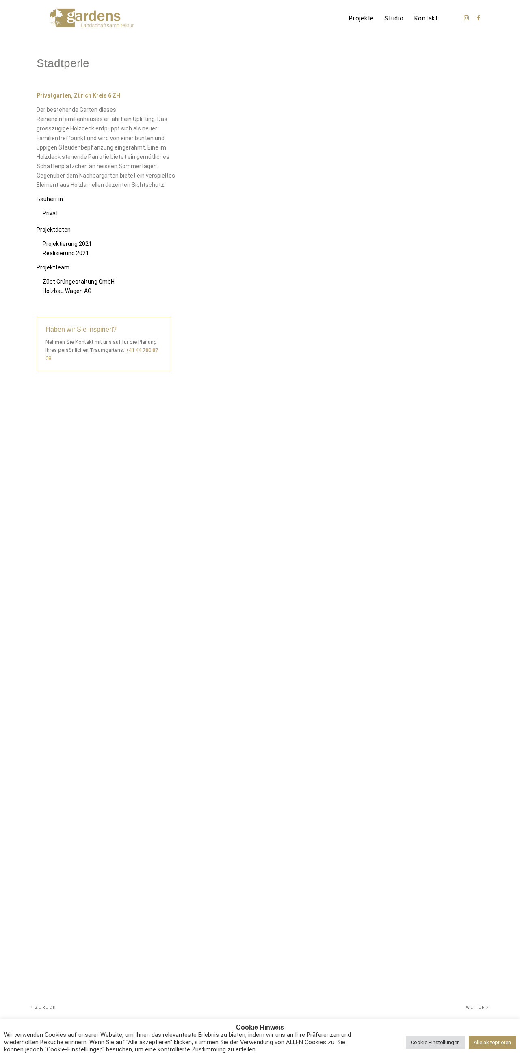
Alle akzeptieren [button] (492, 1042)
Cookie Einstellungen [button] (435, 1042)
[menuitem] (361, 18)
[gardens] (91, 18)
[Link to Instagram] (466, 18)
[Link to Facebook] (478, 18)
